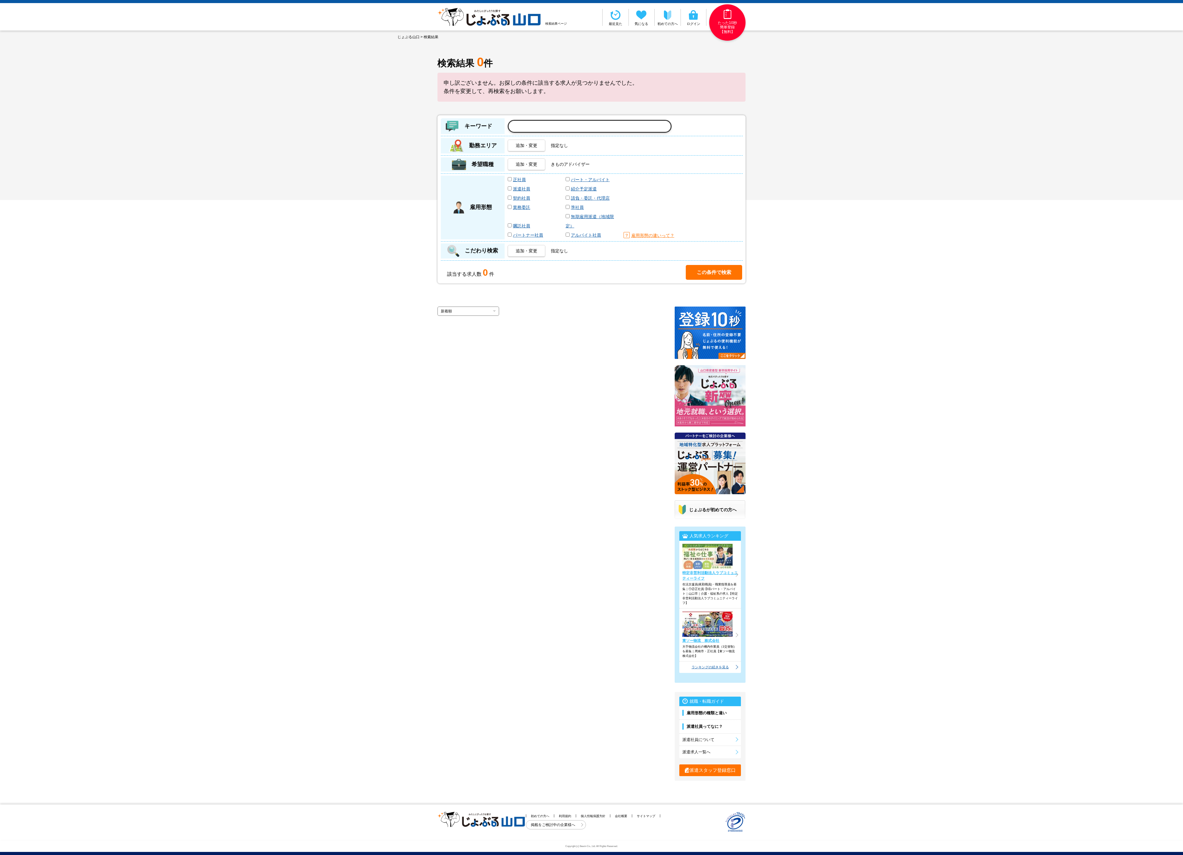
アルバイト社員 (586, 235)
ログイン (693, 24)
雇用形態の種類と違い (707, 712)
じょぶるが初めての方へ (713, 509)
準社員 (577, 207)
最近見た (615, 24)
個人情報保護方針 (593, 816)
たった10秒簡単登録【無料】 (727, 27)
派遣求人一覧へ (696, 752)
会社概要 (621, 816)
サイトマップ (646, 816)
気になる (641, 24)
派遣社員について (698, 739)
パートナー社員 (528, 235)
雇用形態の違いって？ (652, 235)
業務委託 (521, 207)
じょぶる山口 (408, 37)
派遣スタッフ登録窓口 (712, 770)
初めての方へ (667, 24)
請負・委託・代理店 (590, 198)
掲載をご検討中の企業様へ (553, 825)
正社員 (519, 179)
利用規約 (565, 816)
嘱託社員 (521, 225)
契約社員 (521, 198)
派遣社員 (521, 188)
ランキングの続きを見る (710, 667)
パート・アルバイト (590, 179)
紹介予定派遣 (584, 188)
